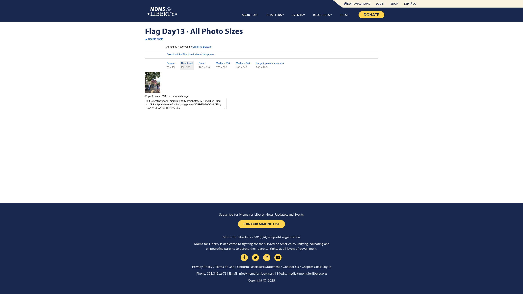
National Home (358, 3)
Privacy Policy (202, 266)
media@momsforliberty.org (307, 273)
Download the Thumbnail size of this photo (190, 54)
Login (380, 3)
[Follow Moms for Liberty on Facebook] (244, 257)
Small (202, 63)
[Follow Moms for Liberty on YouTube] (278, 257)
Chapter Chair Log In (316, 266)
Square (171, 63)
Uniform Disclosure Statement (258, 266)
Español (410, 3)
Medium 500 (223, 63)
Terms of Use (224, 266)
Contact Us (291, 266)
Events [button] (297, 15)
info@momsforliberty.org (256, 273)
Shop (394, 3)
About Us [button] (249, 15)
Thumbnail (187, 63)
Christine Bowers (201, 46)
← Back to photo (154, 39)
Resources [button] (321, 15)
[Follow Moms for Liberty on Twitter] (255, 257)
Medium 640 (243, 63)
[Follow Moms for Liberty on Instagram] (266, 257)
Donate (371, 14)
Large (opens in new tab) (270, 63)
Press (344, 15)
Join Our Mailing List (261, 224)
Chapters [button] (274, 15)
